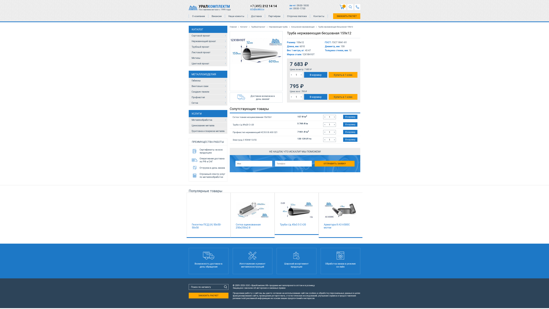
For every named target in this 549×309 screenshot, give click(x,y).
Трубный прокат (200, 46)
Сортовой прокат (201, 35)
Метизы (196, 58)
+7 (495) (263, 6)
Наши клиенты (236, 16)
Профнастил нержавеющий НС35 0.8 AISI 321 (255, 132)
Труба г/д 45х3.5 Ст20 (293, 224)
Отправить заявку (335, 163)
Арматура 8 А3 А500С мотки (337, 226)
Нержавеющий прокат (204, 41)
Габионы (196, 80)
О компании (198, 16)
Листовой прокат (201, 52)
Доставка (256, 16)
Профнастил (198, 97)
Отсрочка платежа (297, 16)
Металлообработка (202, 120)
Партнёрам (274, 16)
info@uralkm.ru (257, 9)
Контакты (318, 16)
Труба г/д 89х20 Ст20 (243, 124)
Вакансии (217, 16)
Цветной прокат (200, 63)
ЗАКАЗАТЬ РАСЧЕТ (347, 16)
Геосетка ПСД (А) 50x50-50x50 (206, 226)
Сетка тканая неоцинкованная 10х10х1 (252, 117)
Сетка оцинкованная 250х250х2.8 (248, 226)
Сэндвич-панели (200, 91)
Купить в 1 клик (343, 74)
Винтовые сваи (200, 86)
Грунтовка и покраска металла (208, 131)
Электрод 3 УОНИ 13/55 (244, 140)
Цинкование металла (203, 125)
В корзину (316, 74)
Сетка (195, 103)
